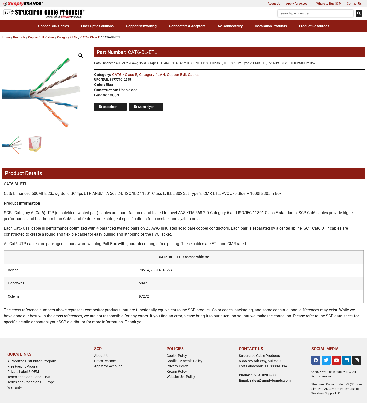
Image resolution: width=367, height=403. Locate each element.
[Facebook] (315, 360)
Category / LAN (67, 37)
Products (19, 37)
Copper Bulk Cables (41, 37)
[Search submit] (359, 13)
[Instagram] (356, 360)
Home (6, 37)
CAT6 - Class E (90, 37)
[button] (53, 26)
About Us (274, 3)
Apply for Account (298, 3)
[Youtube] (336, 360)
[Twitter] (326, 360)
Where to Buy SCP (328, 3)
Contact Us (354, 3)
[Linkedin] (346, 360)
